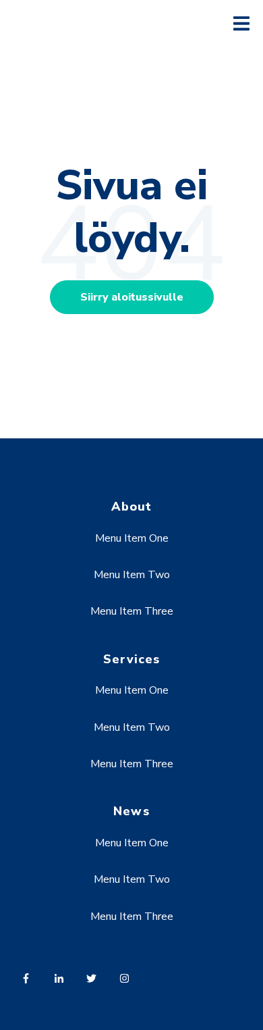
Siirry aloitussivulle (131, 297)
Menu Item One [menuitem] (132, 538)
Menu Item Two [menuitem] (132, 574)
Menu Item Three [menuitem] (131, 611)
